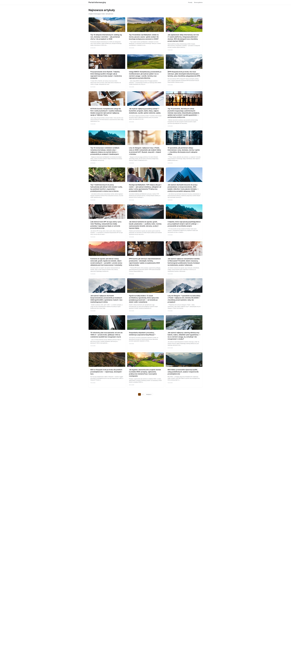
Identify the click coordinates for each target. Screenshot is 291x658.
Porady (190, 2)
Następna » (149, 394)
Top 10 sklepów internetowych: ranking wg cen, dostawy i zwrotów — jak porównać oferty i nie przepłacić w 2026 (106, 37)
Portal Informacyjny (97, 2)
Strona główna (198, 2)
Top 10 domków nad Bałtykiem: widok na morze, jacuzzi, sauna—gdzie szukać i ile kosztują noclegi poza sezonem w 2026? (144, 37)
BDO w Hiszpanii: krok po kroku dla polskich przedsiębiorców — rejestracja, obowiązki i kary (106, 372)
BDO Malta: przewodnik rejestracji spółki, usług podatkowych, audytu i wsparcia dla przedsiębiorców (183, 372)
